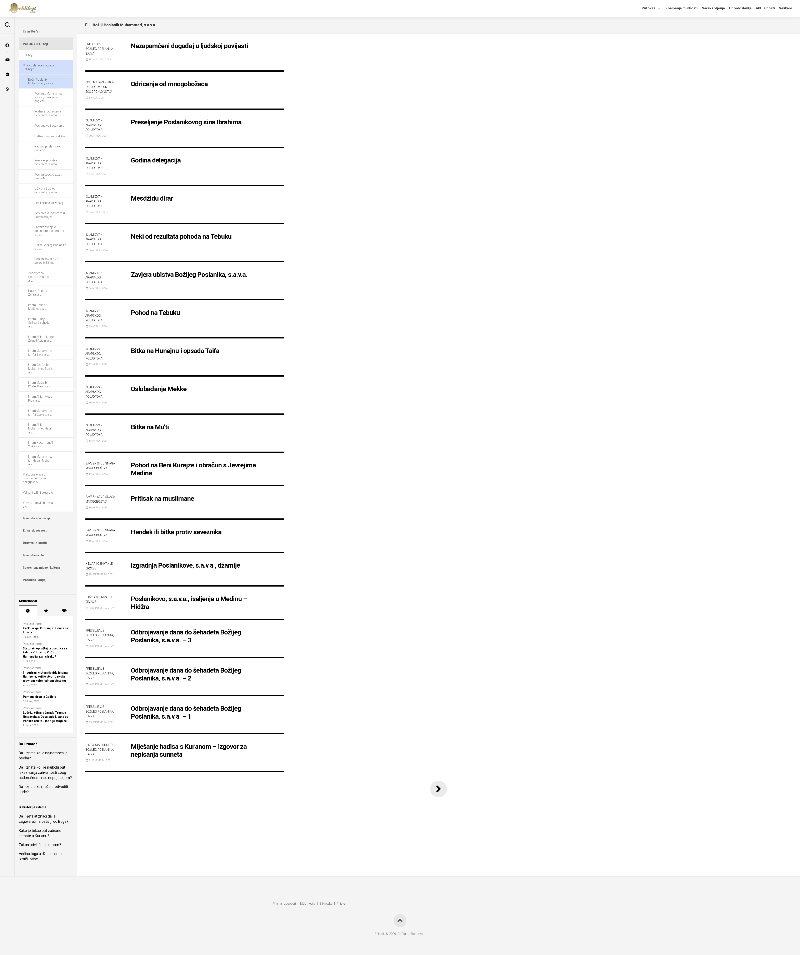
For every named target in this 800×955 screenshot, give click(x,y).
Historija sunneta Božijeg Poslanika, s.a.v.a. (99, 749)
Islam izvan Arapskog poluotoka (93, 125)
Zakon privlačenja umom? (40, 845)
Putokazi (649, 8)
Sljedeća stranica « (438, 789)
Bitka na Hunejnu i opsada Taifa (175, 351)
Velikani (785, 8)
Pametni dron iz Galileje (39, 696)
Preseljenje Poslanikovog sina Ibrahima (186, 122)
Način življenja (713, 8)
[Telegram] (7, 74)
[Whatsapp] (7, 88)
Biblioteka (326, 903)
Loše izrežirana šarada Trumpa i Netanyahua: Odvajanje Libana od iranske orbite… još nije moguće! (46, 716)
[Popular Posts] (46, 610)
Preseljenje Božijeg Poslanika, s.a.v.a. (99, 48)
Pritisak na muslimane (162, 498)
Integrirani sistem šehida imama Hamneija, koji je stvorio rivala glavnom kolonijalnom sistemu (45, 676)
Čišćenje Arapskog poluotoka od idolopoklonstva (99, 87)
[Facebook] (7, 45)
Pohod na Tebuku (155, 313)
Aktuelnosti (765, 8)
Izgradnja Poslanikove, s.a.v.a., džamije (185, 565)
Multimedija (307, 903)
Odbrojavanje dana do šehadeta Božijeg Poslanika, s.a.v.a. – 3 (186, 636)
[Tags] (64, 610)
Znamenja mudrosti (681, 8)
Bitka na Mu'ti (150, 427)
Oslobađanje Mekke (158, 389)
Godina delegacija (156, 160)
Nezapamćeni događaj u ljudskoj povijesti (189, 46)
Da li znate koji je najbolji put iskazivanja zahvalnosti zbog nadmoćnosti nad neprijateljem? (45, 772)
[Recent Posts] (28, 610)
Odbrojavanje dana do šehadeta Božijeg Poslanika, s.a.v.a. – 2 (186, 674)
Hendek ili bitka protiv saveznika (176, 532)
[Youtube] (7, 59)
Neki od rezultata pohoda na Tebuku (181, 236)
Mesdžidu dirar (152, 198)
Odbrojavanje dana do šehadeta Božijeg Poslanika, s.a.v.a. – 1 (186, 712)
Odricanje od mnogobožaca (169, 84)
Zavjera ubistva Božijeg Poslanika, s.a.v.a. (189, 274)
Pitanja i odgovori (284, 903)
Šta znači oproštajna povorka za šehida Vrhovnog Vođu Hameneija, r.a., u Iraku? (45, 652)
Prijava (341, 903)
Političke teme (32, 623)
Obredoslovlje (740, 8)
